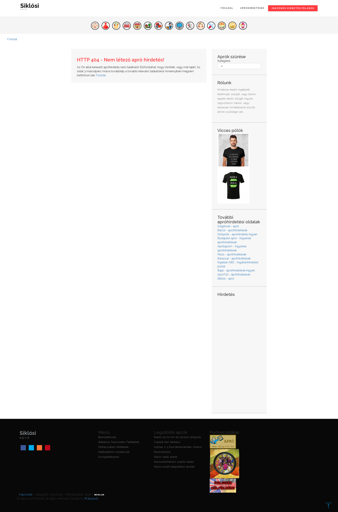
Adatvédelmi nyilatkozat (113, 452)
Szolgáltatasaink (108, 456)
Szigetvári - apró (228, 226)
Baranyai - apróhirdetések (234, 258)
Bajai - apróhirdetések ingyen (236, 270)
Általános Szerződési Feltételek (118, 442)
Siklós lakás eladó (165, 456)
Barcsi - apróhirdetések (232, 230)
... (220, 66)
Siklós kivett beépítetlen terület (174, 466)
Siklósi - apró (225, 278)
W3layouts (91, 498)
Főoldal (227, 8)
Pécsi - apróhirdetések (231, 254)
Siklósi (29, 7)
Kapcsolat (25, 494)
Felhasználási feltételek (113, 447)
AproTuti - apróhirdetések (233, 274)
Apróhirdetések (252, 8)
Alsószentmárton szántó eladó (174, 461)
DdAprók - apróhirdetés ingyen (237, 234)
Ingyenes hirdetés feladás (293, 8)
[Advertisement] (239, 352)
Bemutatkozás (107, 437)
